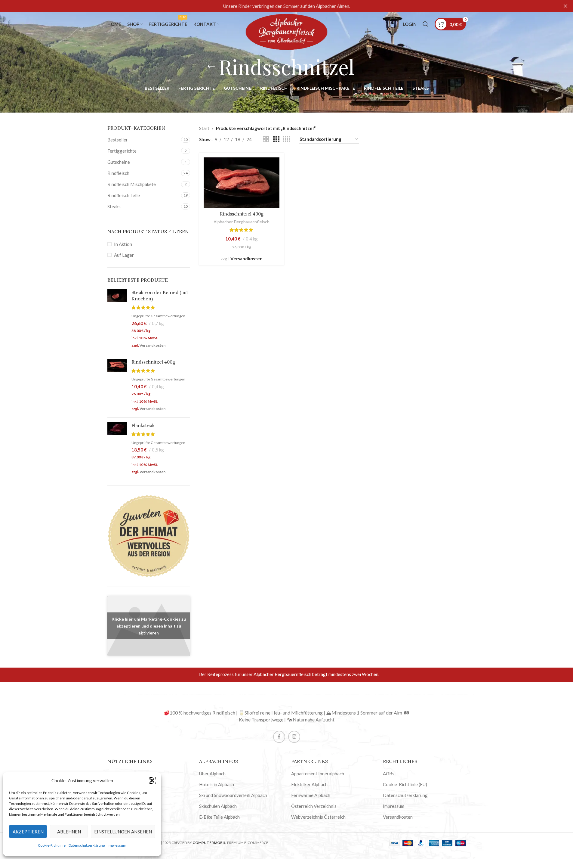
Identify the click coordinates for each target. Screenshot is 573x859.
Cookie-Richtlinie (52, 845)
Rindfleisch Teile (123, 195)
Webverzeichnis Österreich (318, 817)
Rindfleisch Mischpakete (131, 184)
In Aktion (123, 244)
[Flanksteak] (117, 449)
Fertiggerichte (122, 151)
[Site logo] (286, 31)
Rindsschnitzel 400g (153, 362)
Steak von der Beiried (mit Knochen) (159, 296)
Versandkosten (152, 345)
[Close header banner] (565, 6)
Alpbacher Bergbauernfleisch (242, 221)
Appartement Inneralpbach (317, 773)
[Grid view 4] (286, 139)
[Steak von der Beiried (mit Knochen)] (117, 319)
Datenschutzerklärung (87, 845)
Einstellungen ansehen (123, 831)
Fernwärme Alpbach (310, 795)
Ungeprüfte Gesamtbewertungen (158, 316)
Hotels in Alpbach (216, 784)
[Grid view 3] (276, 139)
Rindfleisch (118, 173)
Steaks (114, 206)
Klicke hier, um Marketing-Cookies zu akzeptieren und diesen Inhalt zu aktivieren (149, 625)
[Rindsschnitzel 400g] (117, 386)
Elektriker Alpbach (309, 784)
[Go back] (211, 66)
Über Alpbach (212, 773)
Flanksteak (143, 425)
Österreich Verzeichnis (314, 806)
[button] (152, 780)
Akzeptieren (28, 831)
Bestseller (117, 139)
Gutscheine (118, 162)
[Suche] (426, 24)
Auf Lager (124, 255)
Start (204, 128)
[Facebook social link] (279, 737)
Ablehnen (69, 831)
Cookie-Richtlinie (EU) (405, 784)
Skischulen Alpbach (218, 806)
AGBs (388, 773)
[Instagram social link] (294, 737)
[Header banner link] (286, 6)
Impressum (117, 845)
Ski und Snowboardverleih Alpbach (233, 795)
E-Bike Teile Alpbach (219, 817)
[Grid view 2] (266, 139)
